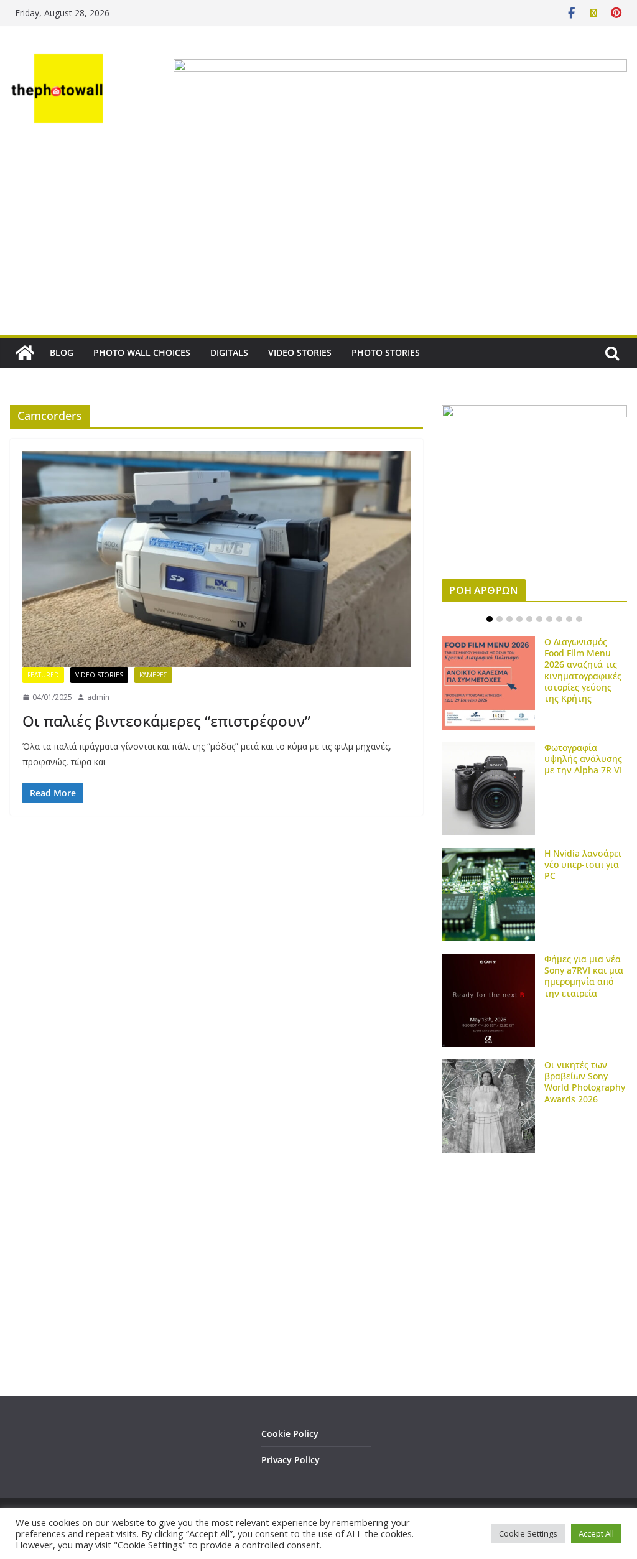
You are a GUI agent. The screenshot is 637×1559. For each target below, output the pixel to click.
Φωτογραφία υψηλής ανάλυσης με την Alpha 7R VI (583, 759)
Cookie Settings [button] (528, 1533)
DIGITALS (229, 352)
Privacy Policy (290, 1460)
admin (98, 697)
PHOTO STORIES (385, 352)
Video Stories (99, 675)
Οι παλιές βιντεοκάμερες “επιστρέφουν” (166, 720)
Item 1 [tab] (489, 619)
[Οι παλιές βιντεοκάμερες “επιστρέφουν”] (216, 559)
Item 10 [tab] (579, 619)
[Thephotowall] (25, 353)
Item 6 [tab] (539, 619)
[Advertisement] (318, 242)
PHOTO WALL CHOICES (141, 352)
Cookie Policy (289, 1434)
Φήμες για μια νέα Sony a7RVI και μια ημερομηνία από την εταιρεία (583, 976)
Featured (43, 675)
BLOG (61, 352)
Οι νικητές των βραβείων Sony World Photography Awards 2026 (584, 1082)
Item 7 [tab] (549, 619)
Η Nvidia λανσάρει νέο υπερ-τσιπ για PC (582, 864)
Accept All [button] (596, 1533)
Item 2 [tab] (499, 619)
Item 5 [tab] (529, 619)
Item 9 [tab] (569, 619)
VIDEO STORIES (300, 352)
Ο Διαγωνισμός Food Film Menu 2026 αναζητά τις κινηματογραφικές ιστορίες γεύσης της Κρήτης (582, 670)
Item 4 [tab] (519, 619)
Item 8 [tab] (559, 619)
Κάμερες (153, 675)
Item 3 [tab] (509, 619)
